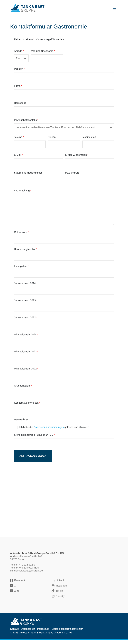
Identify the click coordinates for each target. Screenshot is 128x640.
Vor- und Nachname (43, 51)
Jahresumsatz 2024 (25, 283)
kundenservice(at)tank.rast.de (26, 570)
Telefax (52, 137)
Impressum (43, 628)
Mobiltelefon (89, 137)
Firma (18, 85)
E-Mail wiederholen (76, 155)
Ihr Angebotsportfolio (26, 120)
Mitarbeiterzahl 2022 (26, 368)
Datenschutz (28, 628)
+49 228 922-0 (27, 564)
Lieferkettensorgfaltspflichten (67, 628)
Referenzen (21, 232)
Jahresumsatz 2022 (25, 317)
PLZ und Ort (72, 172)
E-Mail (18, 155)
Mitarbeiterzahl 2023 (26, 351)
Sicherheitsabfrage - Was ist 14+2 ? (34, 434)
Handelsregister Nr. (25, 249)
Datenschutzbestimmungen (49, 427)
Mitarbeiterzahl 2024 (26, 334)
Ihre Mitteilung (22, 190)
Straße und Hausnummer (28, 172)
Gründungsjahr (23, 385)
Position (19, 68)
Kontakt (14, 628)
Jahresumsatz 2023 (25, 300)
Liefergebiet (21, 266)
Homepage (20, 103)
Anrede (19, 51)
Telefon (19, 137)
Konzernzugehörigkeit (27, 402)
